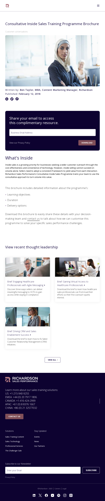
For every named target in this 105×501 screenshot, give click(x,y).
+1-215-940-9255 (19, 393)
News (36, 441)
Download (87, 142)
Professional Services (14, 446)
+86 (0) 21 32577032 (25, 408)
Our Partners (39, 446)
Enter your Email (14, 470)
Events (37, 437)
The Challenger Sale (13, 450)
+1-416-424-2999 (25, 400)
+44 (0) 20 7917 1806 (25, 397)
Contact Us (14, 416)
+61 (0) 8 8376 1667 (24, 404)
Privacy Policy (24, 142)
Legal (64, 489)
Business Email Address (22, 132)
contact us (33, 218)
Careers (57, 489)
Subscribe (91, 470)
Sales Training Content (14, 437)
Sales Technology (12, 441)
